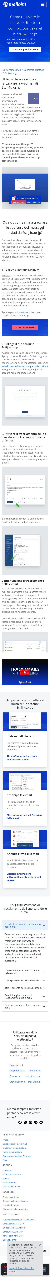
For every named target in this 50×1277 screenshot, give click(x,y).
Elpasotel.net (16, 1065)
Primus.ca (14, 1076)
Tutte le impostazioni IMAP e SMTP (19, 1219)
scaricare (23, 312)
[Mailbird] (14, 4)
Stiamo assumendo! (12, 1174)
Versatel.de (35, 1070)
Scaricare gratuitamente (25, 49)
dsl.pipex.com (33, 1076)
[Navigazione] (43, 4)
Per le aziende (9, 1182)
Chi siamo (7, 1170)
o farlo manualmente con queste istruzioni (24, 366)
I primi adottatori (11, 1205)
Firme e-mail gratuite (12, 1152)
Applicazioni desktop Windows (17, 1156)
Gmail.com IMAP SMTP (13, 1223)
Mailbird (6, 275)
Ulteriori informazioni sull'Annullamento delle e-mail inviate (24, 877)
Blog (5, 1160)
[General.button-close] (40, 1245)
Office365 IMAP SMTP (12, 1231)
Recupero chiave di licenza (15, 1201)
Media (6, 1178)
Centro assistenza (11, 1197)
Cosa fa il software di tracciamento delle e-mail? (23, 925)
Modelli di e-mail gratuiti (14, 1148)
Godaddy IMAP (9, 1239)
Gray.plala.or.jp (17, 1081)
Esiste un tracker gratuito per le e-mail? (22, 1006)
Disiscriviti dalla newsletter (15, 1209)
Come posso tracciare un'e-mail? (22, 980)
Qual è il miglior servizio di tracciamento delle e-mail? (18, 996)
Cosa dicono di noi (11, 1186)
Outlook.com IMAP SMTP (14, 1227)
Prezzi (5, 1140)
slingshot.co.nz (17, 1070)
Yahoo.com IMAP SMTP (13, 1235)
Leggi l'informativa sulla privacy (21, 1270)
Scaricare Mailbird (25, 327)
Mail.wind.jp (34, 1081)
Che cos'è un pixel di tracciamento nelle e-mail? (22, 972)
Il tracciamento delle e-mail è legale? (23, 987)
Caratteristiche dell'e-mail (15, 1144)
